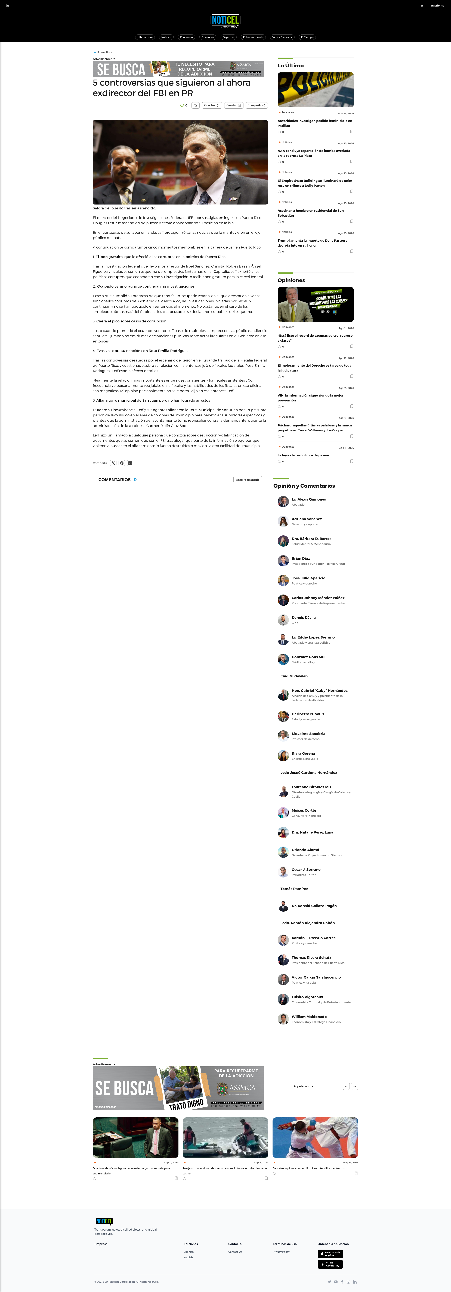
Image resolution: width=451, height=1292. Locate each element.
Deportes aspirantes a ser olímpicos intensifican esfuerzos (219, 1168)
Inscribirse (437, 5)
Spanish (189, 1251)
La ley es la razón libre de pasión (303, 455)
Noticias (166, 37)
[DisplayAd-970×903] (180, 69)
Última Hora (145, 37)
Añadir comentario (248, 479)
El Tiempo (307, 37)
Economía (186, 37)
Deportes (228, 37)
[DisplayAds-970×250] (178, 1088)
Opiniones (208, 37)
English (188, 1257)
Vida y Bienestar (282, 37)
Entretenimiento (253, 37)
